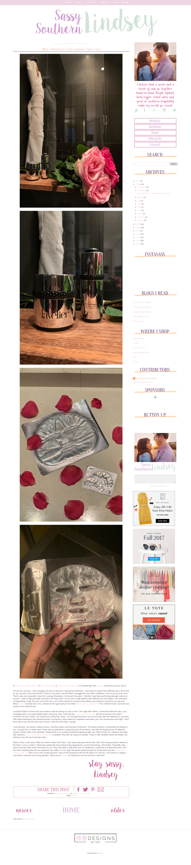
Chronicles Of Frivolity (142, 302)
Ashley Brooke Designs (142, 312)
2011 (137, 240)
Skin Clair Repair (48, 685)
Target (135, 362)
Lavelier (100, 685)
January (140, 220)
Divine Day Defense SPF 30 (26, 685)
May (139, 207)
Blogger (100, 853)
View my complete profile (143, 382)
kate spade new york (141, 352)
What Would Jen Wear (142, 307)
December (141, 187)
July (139, 200)
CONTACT (92, 2)
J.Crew (135, 343)
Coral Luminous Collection (87, 703)
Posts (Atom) (29, 819)
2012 (137, 237)
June (139, 204)
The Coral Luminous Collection (39, 734)
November (141, 190)
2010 (137, 244)
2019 (137, 181)
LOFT (135, 357)
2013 (137, 234)
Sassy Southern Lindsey (146, 378)
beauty (73, 795)
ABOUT (78, 2)
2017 (137, 224)
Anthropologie (138, 338)
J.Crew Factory (139, 347)
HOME (68, 2)
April (139, 210)
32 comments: (85, 793)
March (140, 213)
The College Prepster (141, 316)
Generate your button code (158, 486)
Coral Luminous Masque (67, 685)
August (140, 197)
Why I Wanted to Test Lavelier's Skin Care (71, 49)
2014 (137, 231)
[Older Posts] (118, 815)
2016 (137, 227)
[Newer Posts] (24, 815)
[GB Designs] (95, 842)
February (141, 217)
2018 (137, 184)
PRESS (104, 2)
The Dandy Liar (139, 321)
